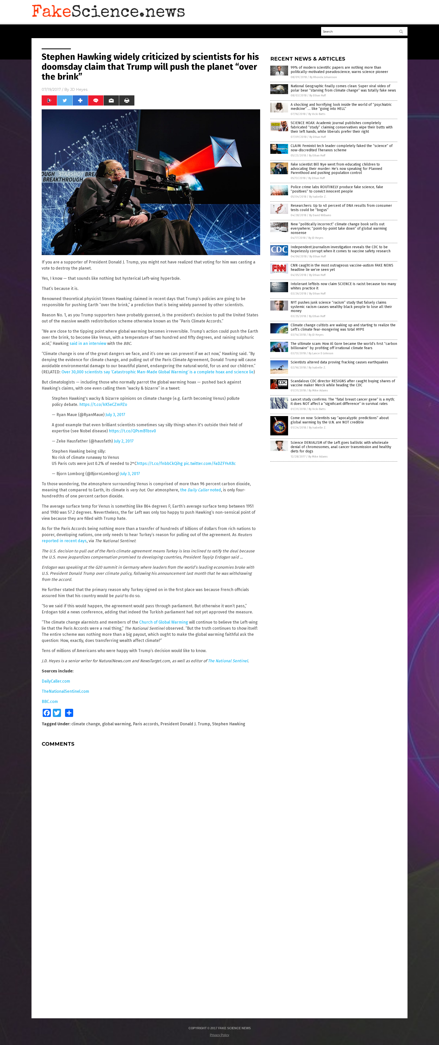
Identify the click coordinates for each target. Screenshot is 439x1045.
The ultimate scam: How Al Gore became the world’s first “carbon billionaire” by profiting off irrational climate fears (344, 346)
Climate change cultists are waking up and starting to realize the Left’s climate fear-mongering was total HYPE (343, 327)
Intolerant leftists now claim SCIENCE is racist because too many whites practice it (343, 286)
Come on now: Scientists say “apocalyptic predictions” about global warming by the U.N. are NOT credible (340, 420)
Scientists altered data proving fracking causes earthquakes (339, 362)
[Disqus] (151, 814)
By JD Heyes (315, 238)
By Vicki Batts (316, 114)
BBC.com (50, 701)
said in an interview (88, 343)
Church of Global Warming (163, 622)
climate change (85, 724)
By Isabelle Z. (317, 196)
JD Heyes (78, 89)
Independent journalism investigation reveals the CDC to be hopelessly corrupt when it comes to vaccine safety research (340, 249)
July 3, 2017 (115, 414)
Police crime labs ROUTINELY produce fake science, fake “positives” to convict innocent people (337, 189)
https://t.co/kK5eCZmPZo (103, 404)
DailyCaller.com (56, 681)
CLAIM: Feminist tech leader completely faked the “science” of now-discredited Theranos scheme (342, 148)
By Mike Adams (318, 390)
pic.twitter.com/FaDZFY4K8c (210, 463)
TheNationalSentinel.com (65, 691)
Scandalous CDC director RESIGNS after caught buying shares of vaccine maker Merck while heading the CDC (343, 383)
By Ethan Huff (317, 95)
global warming (116, 724)
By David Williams (320, 215)
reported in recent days (64, 540)
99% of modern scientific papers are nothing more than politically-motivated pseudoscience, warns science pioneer (339, 69)
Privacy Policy (219, 1035)
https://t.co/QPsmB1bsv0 (132, 431)
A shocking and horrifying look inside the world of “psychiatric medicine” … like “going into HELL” (341, 106)
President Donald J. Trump (185, 724)
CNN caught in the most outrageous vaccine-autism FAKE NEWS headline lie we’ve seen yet (342, 267)
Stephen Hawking (228, 724)
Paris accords (145, 724)
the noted (200, 490)
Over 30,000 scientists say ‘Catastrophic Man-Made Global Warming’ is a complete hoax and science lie (157, 372)
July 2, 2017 (124, 441)
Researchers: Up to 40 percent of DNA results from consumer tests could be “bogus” (341, 207)
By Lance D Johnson (321, 353)
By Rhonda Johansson (323, 77)
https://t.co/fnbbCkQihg (160, 463)
